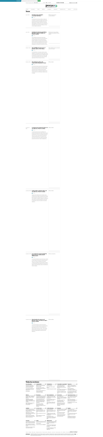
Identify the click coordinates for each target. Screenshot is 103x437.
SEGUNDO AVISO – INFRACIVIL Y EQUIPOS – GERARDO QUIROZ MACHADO (30, 397)
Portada (27, 9)
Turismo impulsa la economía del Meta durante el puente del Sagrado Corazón (30, 425)
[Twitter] (59, 2)
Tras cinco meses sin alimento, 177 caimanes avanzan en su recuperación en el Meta (40, 391)
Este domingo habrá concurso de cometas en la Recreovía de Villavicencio (51, 400)
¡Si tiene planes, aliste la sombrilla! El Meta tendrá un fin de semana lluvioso (62, 410)
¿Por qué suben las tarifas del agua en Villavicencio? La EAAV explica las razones (51, 426)
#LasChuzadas (28, 391)
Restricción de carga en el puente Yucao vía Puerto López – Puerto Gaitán (40, 320)
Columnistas (49, 9)
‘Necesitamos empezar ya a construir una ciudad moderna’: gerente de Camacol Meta (30, 386)
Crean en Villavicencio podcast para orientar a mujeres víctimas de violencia (72, 397)
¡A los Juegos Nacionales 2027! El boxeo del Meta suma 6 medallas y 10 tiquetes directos (72, 392)
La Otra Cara (75, 9)
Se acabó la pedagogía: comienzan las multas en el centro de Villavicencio (51, 428)
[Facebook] (70, 431)
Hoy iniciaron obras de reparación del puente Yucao (39, 62)
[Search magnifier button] (76, 2)
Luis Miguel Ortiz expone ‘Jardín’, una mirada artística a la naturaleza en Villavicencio (51, 397)
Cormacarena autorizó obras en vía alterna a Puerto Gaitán (40, 128)
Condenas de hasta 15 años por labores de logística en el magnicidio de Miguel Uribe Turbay (30, 410)
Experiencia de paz (62, 9)
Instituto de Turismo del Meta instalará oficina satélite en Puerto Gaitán (39, 33)
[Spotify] (62, 2)
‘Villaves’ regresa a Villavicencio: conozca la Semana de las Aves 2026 (51, 403)
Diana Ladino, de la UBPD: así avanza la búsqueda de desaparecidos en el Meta (61, 401)
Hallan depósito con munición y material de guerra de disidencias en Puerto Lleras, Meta (30, 413)
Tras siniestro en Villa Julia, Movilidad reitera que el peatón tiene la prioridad (51, 423)
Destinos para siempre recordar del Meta (37, 15)
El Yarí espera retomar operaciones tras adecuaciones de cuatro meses (72, 414)
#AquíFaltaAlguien (38, 423)
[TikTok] (63, 2)
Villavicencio (33, 9)
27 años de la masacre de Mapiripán (41, 424)
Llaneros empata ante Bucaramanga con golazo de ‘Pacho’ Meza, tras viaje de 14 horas (72, 389)
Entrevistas (55, 9)
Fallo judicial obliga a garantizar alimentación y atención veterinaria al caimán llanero (41, 388)
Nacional (43, 9)
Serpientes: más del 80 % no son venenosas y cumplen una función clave (61, 392)
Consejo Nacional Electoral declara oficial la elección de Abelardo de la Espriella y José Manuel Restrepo (41, 397)
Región (38, 9)
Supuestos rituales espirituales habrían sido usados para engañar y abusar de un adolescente (30, 416)
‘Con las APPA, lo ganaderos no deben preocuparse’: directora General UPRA (30, 389)
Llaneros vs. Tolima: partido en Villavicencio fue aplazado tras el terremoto (72, 386)
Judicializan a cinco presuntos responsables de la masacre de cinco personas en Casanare (72, 417)
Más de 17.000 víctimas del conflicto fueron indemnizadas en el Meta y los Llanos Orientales (72, 400)
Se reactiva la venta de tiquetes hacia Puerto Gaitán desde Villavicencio (39, 254)
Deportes (69, 9)
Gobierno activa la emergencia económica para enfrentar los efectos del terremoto (61, 415)
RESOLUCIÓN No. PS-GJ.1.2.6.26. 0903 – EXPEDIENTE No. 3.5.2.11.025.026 (30, 404)
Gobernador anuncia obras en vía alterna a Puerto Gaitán (39, 191)
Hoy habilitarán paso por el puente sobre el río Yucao (38, 48)
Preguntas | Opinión (49, 385)
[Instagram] (58, 2)
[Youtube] (60, 2)
